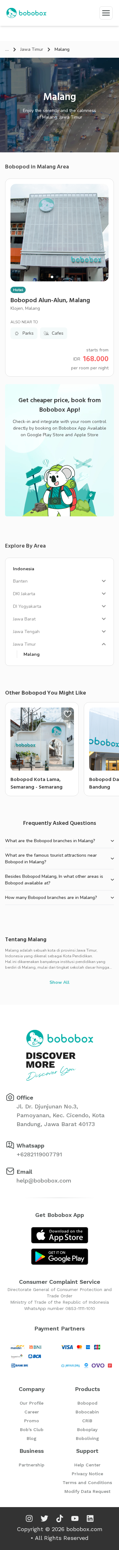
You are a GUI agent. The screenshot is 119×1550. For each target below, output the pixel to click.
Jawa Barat (24, 619)
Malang (31, 654)
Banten (20, 581)
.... (7, 49)
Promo (31, 1420)
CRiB (87, 1420)
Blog (31, 1438)
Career (31, 1411)
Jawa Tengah (26, 632)
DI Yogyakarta (27, 606)
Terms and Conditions (87, 1482)
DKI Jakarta (24, 594)
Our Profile (31, 1403)
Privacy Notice (87, 1473)
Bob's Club (31, 1429)
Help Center (87, 1464)
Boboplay (87, 1429)
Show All (59, 982)
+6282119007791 (39, 1154)
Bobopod (87, 1403)
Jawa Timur (31, 49)
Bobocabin (87, 1411)
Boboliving (87, 1438)
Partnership (31, 1464)
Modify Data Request (87, 1491)
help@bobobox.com (44, 1180)
